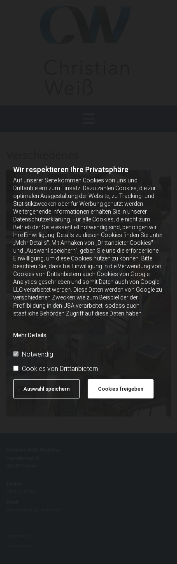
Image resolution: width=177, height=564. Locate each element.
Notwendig (37, 354)
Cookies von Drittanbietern (60, 369)
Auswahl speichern (46, 389)
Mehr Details (30, 335)
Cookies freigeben (120, 389)
